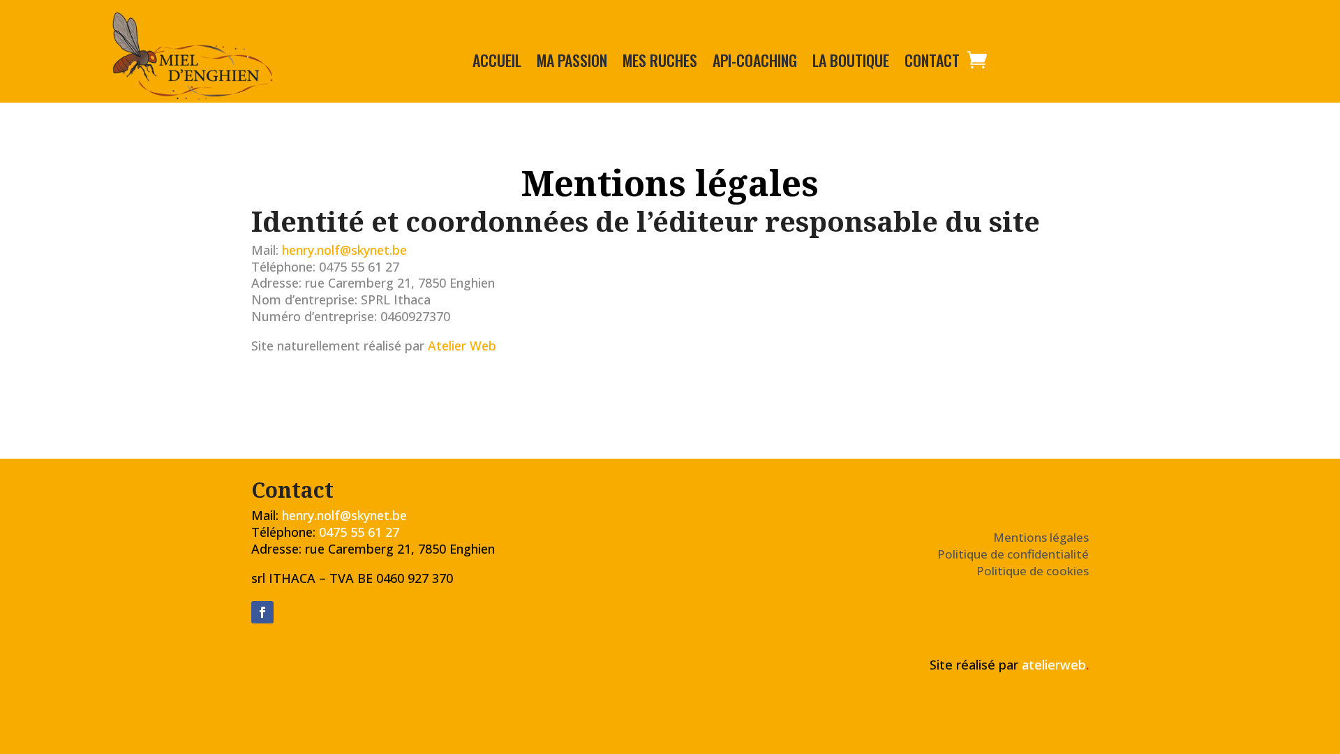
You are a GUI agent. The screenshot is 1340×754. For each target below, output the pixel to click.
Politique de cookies (1032, 571)
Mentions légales (1041, 537)
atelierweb (1055, 664)
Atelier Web (462, 345)
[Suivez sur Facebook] (262, 612)
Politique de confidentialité (1013, 554)
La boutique (850, 63)
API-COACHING (755, 63)
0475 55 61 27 (359, 532)
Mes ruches (660, 63)
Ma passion (572, 63)
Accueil (496, 63)
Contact (932, 63)
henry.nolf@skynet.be (344, 250)
